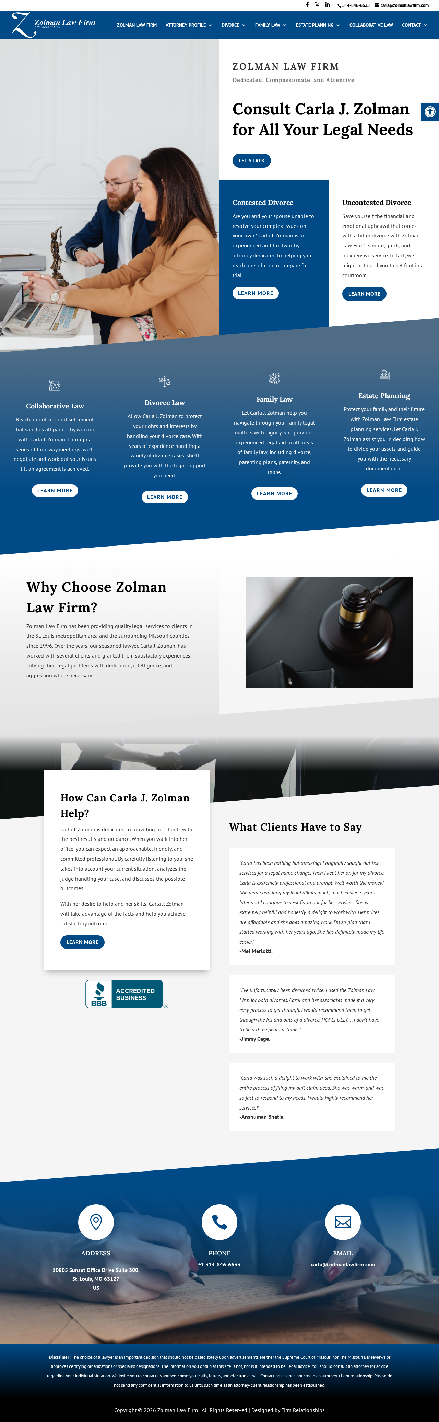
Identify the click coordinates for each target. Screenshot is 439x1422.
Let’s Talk (252, 160)
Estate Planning (315, 25)
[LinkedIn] (327, 6)
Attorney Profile (186, 25)
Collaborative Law (371, 25)
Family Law (267, 25)
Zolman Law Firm (137, 25)
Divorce (230, 25)
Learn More (255, 293)
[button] (430, 112)
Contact (411, 25)
